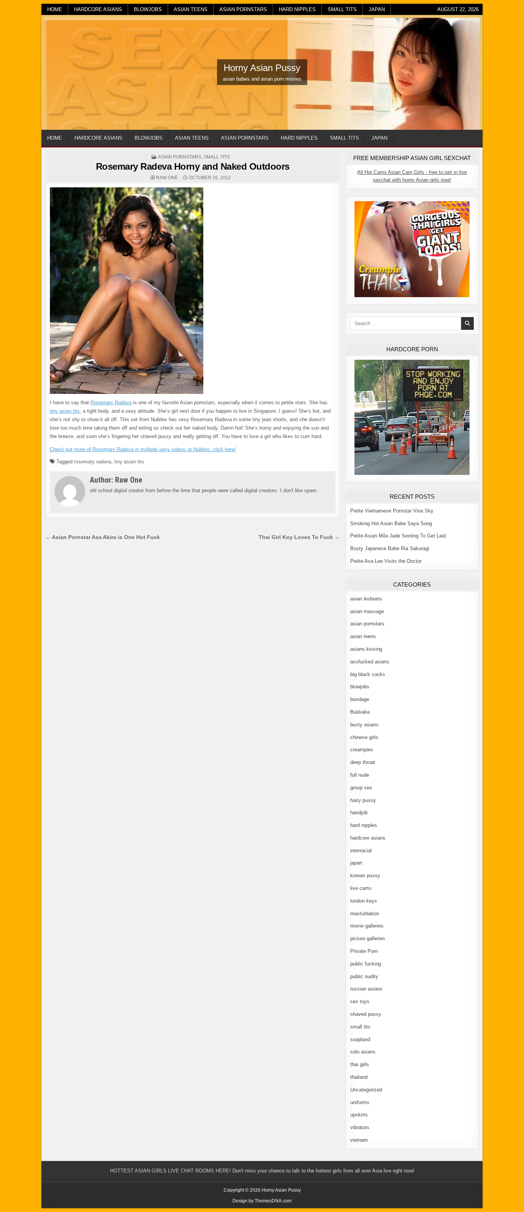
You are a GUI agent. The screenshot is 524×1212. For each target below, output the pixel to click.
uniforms (359, 1102)
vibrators (359, 1127)
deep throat (362, 762)
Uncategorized (366, 1090)
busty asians (364, 725)
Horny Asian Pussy (262, 68)
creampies (361, 749)
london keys (363, 901)
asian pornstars (243, 9)
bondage (359, 699)
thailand (358, 1077)
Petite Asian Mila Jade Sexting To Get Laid (398, 536)
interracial (361, 850)
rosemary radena (92, 462)
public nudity (364, 976)
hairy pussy (363, 800)
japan (377, 9)
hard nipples (297, 9)
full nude (359, 775)
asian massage (367, 611)
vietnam (359, 1140)
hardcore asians (98, 9)
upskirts (359, 1115)
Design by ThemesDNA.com (262, 1201)
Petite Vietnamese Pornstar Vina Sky (391, 511)
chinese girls (364, 737)
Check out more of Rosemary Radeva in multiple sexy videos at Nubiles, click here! (143, 449)
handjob (358, 812)
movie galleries (367, 926)
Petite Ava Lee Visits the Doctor (386, 561)
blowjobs (148, 9)
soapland (360, 1039)
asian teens (191, 9)
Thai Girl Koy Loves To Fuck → (299, 537)
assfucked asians (369, 662)
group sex (361, 787)
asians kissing (366, 649)
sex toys (359, 1001)
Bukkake (360, 712)
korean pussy (365, 875)
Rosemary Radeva (111, 402)
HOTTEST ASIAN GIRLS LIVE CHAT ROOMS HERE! (170, 1171)
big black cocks (367, 674)
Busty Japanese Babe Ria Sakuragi (389, 548)
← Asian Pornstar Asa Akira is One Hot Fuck (102, 537)
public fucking (365, 964)
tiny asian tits (65, 411)
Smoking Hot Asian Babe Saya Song (391, 523)
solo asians (363, 1052)
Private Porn (364, 951)
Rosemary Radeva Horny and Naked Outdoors (193, 166)
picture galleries (367, 938)
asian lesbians (366, 599)
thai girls (359, 1064)
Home (54, 9)
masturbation (364, 913)
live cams (361, 888)
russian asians (366, 989)
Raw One (167, 177)
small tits (342, 9)
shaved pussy (365, 1014)
